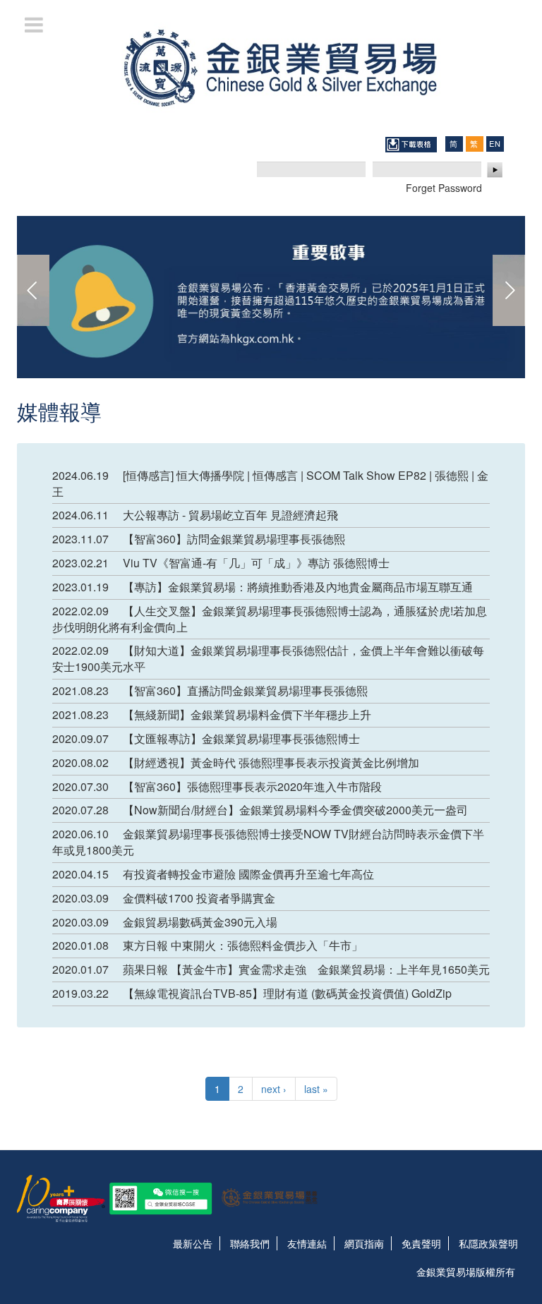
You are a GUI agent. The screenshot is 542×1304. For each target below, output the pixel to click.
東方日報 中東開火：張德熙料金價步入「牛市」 (243, 945)
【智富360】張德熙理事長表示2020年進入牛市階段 (252, 786)
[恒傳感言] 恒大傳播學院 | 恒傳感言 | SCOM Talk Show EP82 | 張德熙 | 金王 (270, 483)
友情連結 (307, 1243)
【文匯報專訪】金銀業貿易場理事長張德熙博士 (241, 738)
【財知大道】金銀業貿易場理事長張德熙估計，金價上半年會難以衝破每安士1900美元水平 (268, 658)
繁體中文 (474, 144)
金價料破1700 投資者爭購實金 (199, 898)
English (494, 143)
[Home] (271, 66)
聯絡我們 (250, 1243)
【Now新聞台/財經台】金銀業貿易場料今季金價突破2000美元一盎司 (295, 810)
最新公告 (192, 1243)
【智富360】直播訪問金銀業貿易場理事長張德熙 (245, 690)
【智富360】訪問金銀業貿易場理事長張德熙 (234, 539)
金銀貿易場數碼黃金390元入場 (200, 922)
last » (316, 1089)
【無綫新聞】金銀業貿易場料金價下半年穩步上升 (247, 714)
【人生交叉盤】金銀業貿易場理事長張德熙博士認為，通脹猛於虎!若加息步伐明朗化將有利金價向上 (269, 619)
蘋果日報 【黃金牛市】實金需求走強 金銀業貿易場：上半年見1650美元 (306, 969)
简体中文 (454, 144)
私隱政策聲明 (488, 1243)
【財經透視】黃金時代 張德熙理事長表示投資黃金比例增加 (271, 762)
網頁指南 (364, 1243)
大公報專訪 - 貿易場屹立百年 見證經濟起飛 (230, 515)
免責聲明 (421, 1243)
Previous (33, 290)
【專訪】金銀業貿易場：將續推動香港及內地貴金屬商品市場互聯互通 (298, 587)
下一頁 (509, 290)
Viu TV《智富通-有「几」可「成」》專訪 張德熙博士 (256, 563)
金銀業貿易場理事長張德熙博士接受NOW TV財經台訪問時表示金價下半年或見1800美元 (268, 842)
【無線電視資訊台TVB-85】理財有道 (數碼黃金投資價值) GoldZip (287, 993)
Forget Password (444, 188)
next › (274, 1089)
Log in (495, 170)
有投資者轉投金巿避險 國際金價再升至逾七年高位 (248, 874)
